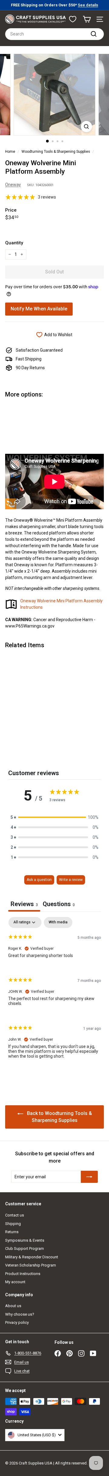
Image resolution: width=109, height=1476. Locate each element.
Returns (11, 1232)
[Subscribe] (89, 1177)
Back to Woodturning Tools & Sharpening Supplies (59, 1116)
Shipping (13, 1223)
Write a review (71, 880)
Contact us (14, 1215)
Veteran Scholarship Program (30, 1265)
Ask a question (39, 880)
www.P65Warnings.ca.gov (29, 626)
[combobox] (54, 34)
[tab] (58, 905)
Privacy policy (17, 1322)
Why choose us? (19, 1314)
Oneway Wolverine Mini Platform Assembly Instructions (61, 604)
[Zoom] (86, 126)
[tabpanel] (54, 993)
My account (15, 1282)
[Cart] (87, 19)
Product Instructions (22, 1273)
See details (88, 5)
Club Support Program (24, 1248)
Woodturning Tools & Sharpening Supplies (55, 151)
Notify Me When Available (39, 309)
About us (13, 1306)
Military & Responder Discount (31, 1257)
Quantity (14, 243)
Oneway (13, 184)
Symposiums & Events (24, 1240)
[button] (54, 817)
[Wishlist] (73, 19)
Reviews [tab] (24, 904)
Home (10, 151)
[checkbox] (58, 922)
